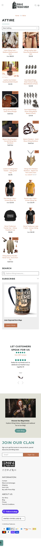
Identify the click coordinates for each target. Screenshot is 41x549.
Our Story (5, 498)
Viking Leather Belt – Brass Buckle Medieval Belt (31, 52)
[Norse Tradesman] (20, 5)
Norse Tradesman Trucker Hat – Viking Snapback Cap (10, 228)
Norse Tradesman (10, 524)
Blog (3, 500)
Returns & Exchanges (8, 483)
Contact (4, 481)
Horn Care (5, 487)
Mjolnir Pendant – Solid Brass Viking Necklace (30, 140)
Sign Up (31, 455)
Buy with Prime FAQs (8, 490)
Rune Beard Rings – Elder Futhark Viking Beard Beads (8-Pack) (31, 82)
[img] (20, 352)
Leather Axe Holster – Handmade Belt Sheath (10, 81)
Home (17, 15)
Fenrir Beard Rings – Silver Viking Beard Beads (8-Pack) (30, 111)
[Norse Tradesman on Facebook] (3, 471)
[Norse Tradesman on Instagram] (5, 471)
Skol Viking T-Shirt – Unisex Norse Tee (10, 199)
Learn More (10, 325)
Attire (24, 15)
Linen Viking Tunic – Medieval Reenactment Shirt (10, 52)
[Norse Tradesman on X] (13, 471)
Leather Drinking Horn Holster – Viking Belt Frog (10, 171)
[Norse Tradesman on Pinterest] (8, 471)
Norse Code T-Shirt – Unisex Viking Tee (30, 199)
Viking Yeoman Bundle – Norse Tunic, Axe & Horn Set (10, 258)
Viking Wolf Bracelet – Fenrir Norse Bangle (10, 110)
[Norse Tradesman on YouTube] (15, 471)
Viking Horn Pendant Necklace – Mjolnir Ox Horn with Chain (31, 171)
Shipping (5, 485)
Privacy (4, 502)
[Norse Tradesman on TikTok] (10, 471)
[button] (18, 382)
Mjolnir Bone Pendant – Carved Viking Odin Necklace (10, 141)
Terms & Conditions (8, 504)
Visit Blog (20, 431)
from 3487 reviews (20, 355)
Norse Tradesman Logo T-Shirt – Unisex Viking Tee (30, 228)
